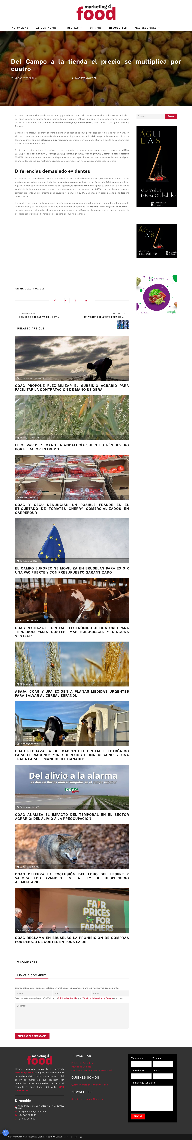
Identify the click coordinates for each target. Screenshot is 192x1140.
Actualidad (20, 28)
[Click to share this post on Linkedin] (87, 300)
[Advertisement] (72, 253)
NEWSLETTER (118, 28)
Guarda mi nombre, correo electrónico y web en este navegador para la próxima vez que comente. (67, 988)
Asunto (156, 1070)
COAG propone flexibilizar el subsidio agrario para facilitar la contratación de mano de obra (72, 387)
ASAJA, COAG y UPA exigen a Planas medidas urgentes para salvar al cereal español (72, 693)
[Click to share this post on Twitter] (67, 300)
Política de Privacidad (82, 1063)
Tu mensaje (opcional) (143, 1083)
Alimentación (46, 28)
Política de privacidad (68, 998)
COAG (28, 289)
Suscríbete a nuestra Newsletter (88, 1099)
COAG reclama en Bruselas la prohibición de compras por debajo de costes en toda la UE (72, 940)
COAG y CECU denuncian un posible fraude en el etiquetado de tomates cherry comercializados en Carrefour (72, 509)
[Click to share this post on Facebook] (56, 300)
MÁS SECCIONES (146, 28)
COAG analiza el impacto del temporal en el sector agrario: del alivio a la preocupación (72, 816)
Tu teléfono (137, 1070)
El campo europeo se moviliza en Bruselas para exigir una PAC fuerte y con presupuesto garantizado (72, 570)
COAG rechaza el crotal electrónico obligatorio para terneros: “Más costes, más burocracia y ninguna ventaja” (72, 632)
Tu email (157, 1058)
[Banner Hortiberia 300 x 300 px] (156, 295)
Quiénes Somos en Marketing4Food (89, 1085)
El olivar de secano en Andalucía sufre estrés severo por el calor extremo (72, 447)
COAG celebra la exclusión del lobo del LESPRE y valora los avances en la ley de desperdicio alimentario (72, 878)
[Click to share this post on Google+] (77, 300)
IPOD (35, 289)
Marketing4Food (86, 78)
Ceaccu (19, 289)
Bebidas (73, 28)
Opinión (95, 28)
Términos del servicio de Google (97, 998)
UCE (42, 289)
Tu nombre (137, 1058)
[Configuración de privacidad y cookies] (5, 1133)
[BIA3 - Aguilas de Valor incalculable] (156, 166)
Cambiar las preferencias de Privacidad (91, 1070)
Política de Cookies (81, 1067)
